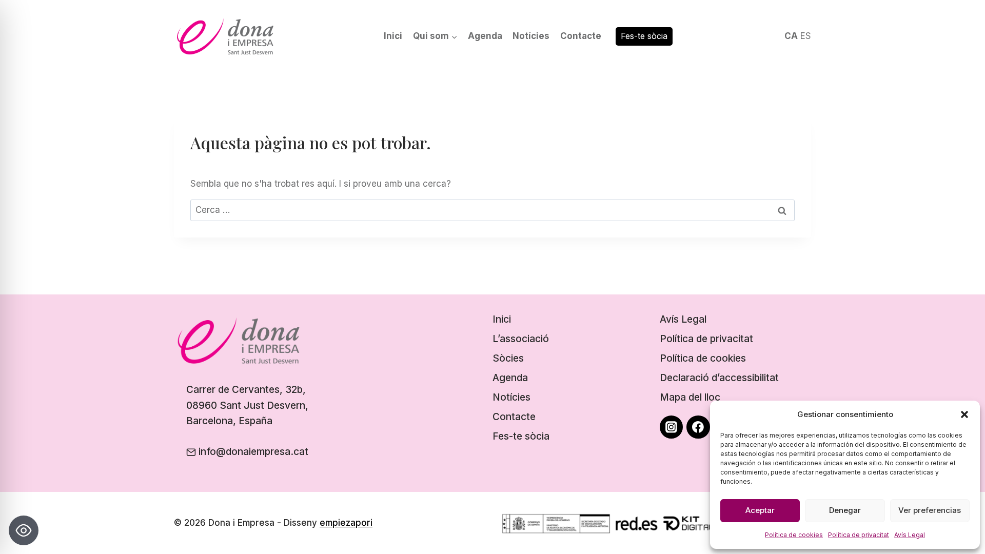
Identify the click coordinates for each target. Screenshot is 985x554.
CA (791, 36)
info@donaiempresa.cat (253, 452)
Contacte (580, 36)
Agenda (485, 36)
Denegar (845, 510)
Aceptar (760, 510)
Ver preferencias (929, 510)
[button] (964, 414)
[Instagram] (671, 427)
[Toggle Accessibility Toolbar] (24, 530)
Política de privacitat (858, 535)
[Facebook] (698, 427)
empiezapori (346, 523)
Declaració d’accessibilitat (719, 378)
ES (805, 36)
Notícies (531, 36)
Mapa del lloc (690, 397)
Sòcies (508, 358)
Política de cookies (794, 535)
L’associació (521, 339)
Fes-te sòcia (644, 36)
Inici (393, 36)
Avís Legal (909, 535)
